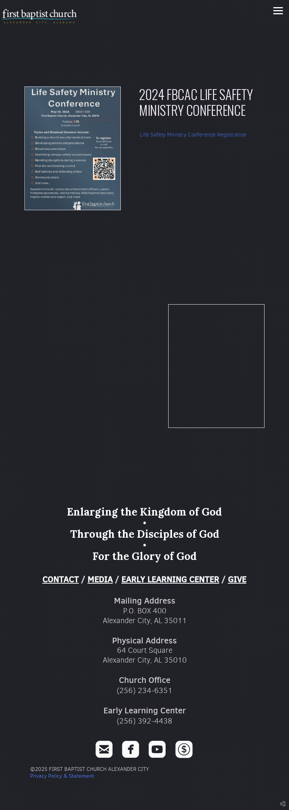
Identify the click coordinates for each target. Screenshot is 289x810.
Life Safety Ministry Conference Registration (193, 134)
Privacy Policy (46, 776)
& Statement (78, 776)
